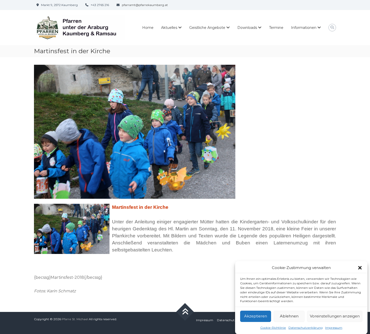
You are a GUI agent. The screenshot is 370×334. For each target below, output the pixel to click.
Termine (276, 27)
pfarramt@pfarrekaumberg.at (145, 5)
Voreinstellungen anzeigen (335, 316)
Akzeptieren (255, 316)
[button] (359, 267)
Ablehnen (289, 316)
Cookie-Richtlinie (273, 327)
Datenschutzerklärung (305, 327)
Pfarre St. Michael (75, 319)
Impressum (333, 327)
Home (148, 27)
